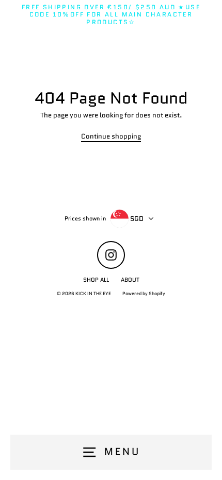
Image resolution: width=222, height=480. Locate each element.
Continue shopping (111, 136)
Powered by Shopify (143, 293)
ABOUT (130, 280)
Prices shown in (85, 218)
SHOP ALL (96, 280)
